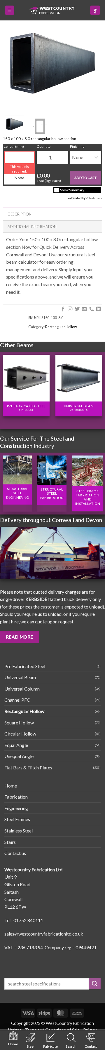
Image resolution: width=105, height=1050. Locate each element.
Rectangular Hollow (61, 326)
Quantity (43, 146)
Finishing (77, 146)
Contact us (15, 853)
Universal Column (22, 688)
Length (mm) (14, 146)
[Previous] (5, 385)
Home (10, 785)
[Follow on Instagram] (70, 309)
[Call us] (91, 309)
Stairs (10, 842)
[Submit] (95, 983)
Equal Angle (16, 745)
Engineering (16, 808)
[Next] (99, 385)
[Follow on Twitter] (77, 309)
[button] (9, 10)
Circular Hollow (20, 733)
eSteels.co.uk (94, 198)
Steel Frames (17, 819)
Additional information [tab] (32, 226)
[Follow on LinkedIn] (98, 309)
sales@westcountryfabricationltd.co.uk (43, 933)
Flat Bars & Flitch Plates (28, 767)
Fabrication (16, 796)
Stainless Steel (18, 830)
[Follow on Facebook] (62, 309)
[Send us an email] (84, 309)
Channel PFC (17, 700)
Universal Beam (20, 677)
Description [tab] (20, 214)
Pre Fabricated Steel (24, 666)
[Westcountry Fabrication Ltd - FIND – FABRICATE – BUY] (52, 10)
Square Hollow (19, 722)
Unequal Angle (19, 756)
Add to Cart (85, 178)
